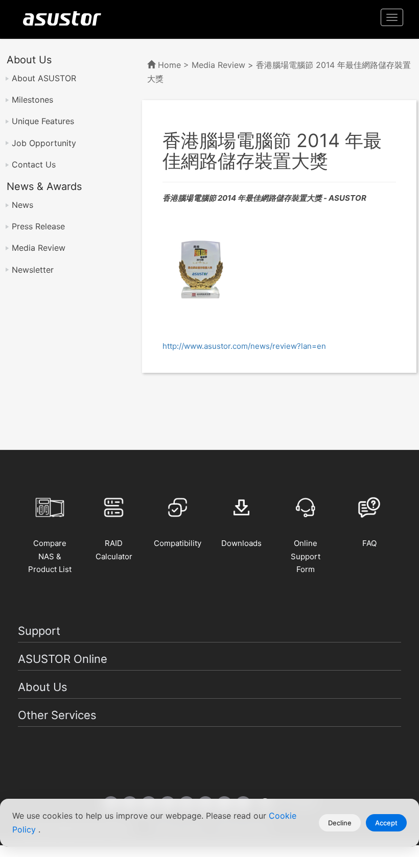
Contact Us (34, 164)
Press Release (38, 226)
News (22, 205)
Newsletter (33, 270)
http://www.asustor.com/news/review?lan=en (244, 346)
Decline (340, 823)
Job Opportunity (44, 143)
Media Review (38, 248)
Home (169, 65)
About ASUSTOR (44, 78)
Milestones (32, 99)
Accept (386, 823)
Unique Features (43, 121)
